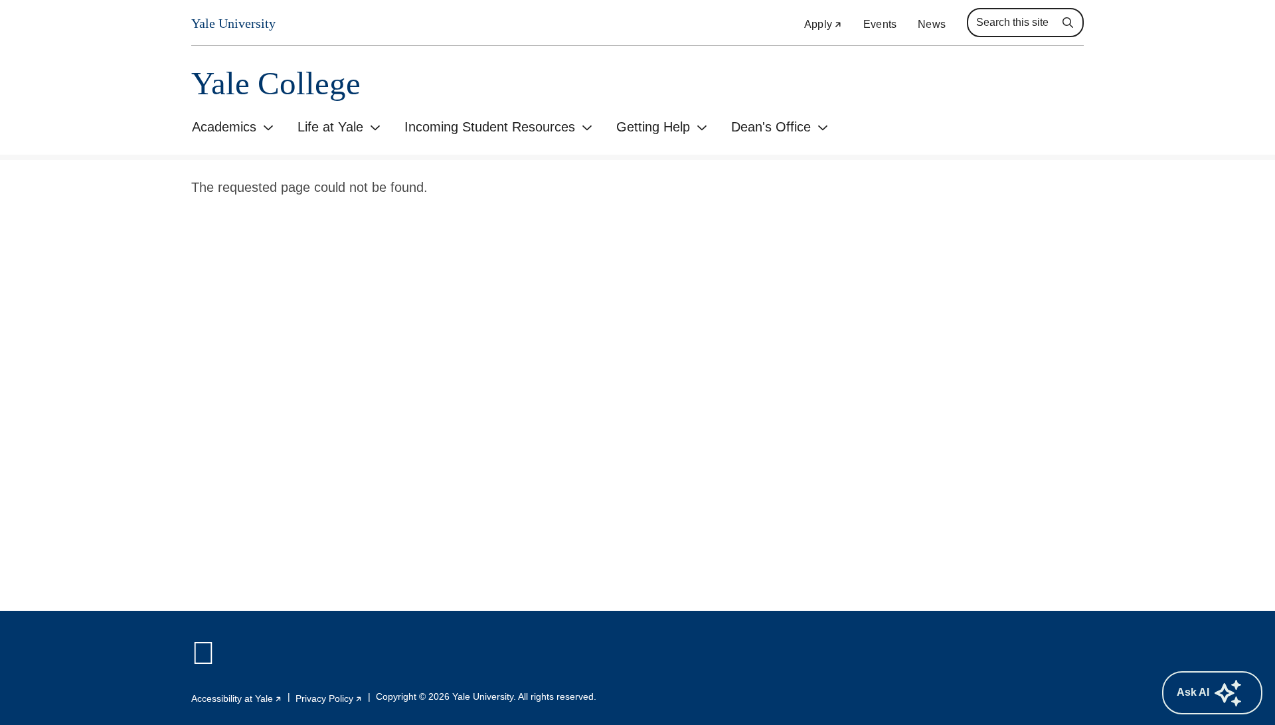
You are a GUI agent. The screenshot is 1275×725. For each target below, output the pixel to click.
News (932, 24)
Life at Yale (330, 127)
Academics (224, 127)
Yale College (276, 83)
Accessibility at (236, 698)
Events (879, 24)
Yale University (233, 23)
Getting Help (653, 127)
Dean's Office (771, 127)
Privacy (329, 698)
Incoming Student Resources (489, 127)
